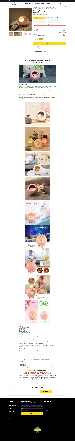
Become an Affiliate (12, 405)
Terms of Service (12, 409)
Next (30, 20)
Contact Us (64, 0)
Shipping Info (11, 408)
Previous (10, 20)
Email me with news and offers (26, 410)
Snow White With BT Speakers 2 (52, 17)
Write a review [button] (46, 391)
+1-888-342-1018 (47, 410)
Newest (42, 3)
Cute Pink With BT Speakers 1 (39, 17)
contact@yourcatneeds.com (50, 408)
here (48, 377)
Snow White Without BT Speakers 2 (40, 22)
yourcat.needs (20, 0)
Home (26, 3)
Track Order (47, 3)
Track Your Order (12, 404)
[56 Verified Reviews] (37, 433)
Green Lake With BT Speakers (39, 19)
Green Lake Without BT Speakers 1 (55, 22)
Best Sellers (37, 3)
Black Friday (31, 3)
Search (10, 402)
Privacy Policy (11, 412)
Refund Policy (11, 411)
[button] (49, 15)
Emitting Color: (40, 16)
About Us (10, 407)
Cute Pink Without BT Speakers (52, 19)
